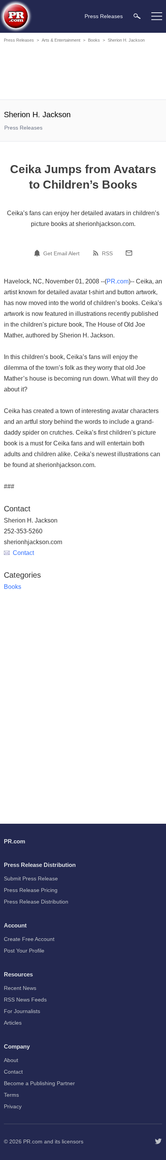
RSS (107, 253)
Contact (23, 553)
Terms (11, 1095)
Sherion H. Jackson (126, 40)
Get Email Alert (61, 253)
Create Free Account (29, 939)
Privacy (13, 1106)
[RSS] (97, 253)
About (11, 1060)
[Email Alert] (38, 253)
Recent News (20, 988)
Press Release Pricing (31, 890)
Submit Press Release (31, 878)
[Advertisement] (83, 72)
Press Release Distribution (36, 902)
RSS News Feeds (25, 999)
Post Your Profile (24, 951)
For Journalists (22, 1011)
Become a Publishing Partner (39, 1083)
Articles (13, 1023)
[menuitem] (137, 16)
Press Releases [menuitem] (104, 16)
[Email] (129, 253)
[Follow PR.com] (158, 1141)
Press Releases (19, 40)
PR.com (118, 281)
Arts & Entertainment (61, 40)
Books (94, 40)
